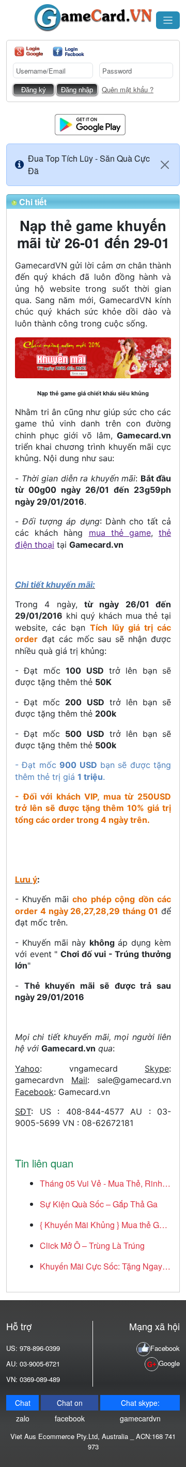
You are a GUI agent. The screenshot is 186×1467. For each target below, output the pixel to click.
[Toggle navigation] (168, 20)
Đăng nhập (77, 90)
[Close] (165, 165)
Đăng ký (33, 90)
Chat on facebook (70, 1404)
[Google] (28, 52)
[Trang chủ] (93, 18)
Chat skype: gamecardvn (140, 1404)
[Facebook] (68, 52)
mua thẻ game (120, 533)
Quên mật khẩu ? (127, 89)
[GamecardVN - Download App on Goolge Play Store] (90, 124)
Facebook (165, 1348)
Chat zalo (22, 1404)
